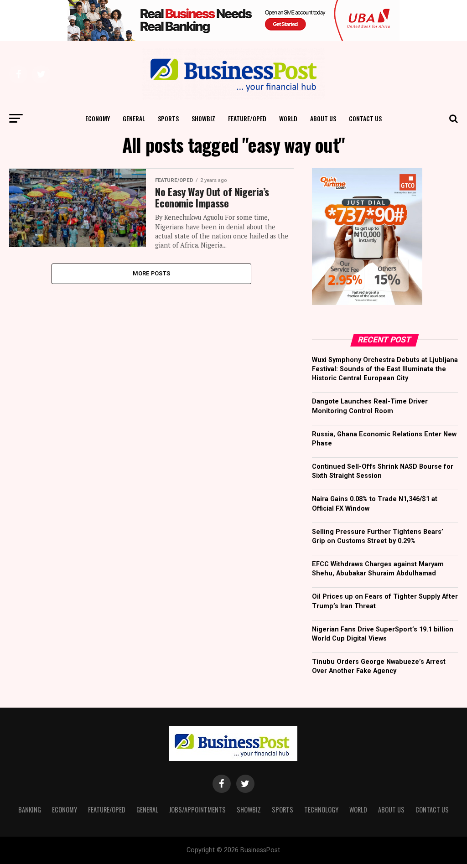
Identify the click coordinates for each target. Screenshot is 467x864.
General (134, 118)
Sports (168, 118)
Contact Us (365, 118)
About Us (323, 118)
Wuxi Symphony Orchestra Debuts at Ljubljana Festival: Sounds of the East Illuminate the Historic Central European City (385, 369)
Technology (321, 809)
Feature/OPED (247, 118)
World (288, 118)
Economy (97, 118)
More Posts (152, 273)
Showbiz (203, 118)
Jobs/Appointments (197, 809)
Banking (29, 809)
